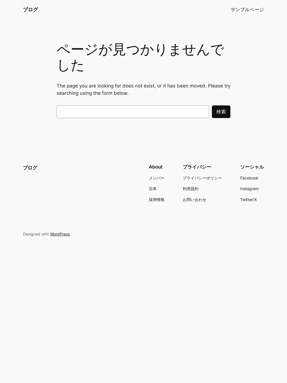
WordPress (60, 234)
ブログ (30, 9)
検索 (221, 111)
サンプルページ (247, 9)
